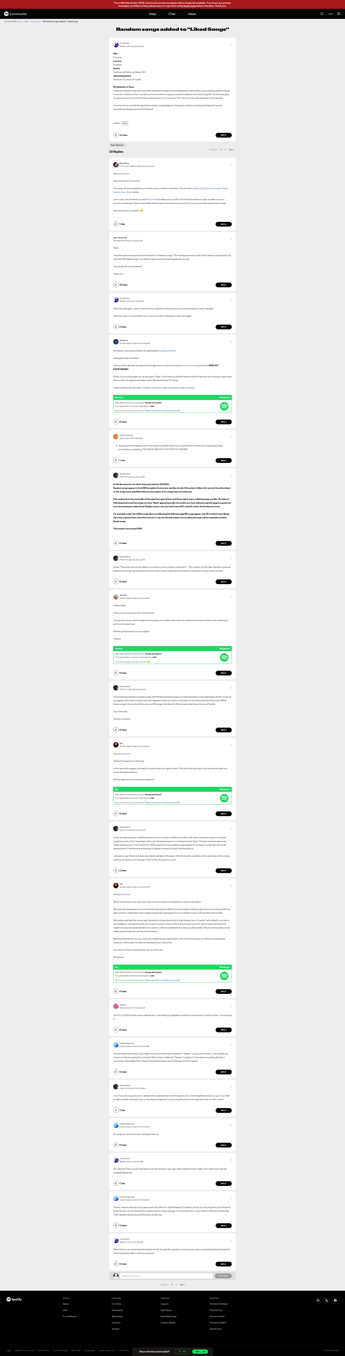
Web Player (166, 1310)
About (66, 1303)
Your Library (35, 21)
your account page (191, 365)
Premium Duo (216, 1310)
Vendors (116, 1328)
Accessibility (90, 1350)
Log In (330, 13)
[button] (231, 45)
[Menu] (339, 14)
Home (19, 21)
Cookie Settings (60, 1350)
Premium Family (217, 1316)
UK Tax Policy (124, 1350)
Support (164, 1303)
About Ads (75, 1350)
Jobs (65, 1310)
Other (124, 123)
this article (151, 199)
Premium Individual (218, 1303)
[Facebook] (335, 1300)
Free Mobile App (168, 1316)
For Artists (116, 1303)
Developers (117, 1310)
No (184, 1351)
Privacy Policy (43, 1350)
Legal (8, 1350)
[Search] (322, 14)
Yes (197, 1351)
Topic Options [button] (117, 145)
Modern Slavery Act (107, 1350)
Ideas (192, 14)
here (148, 768)
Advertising (117, 1316)
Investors (116, 1322)
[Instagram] (318, 1300)
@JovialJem (123, 173)
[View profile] (116, 44)
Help (152, 14)
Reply (224, 135)
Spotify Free (215, 1328)
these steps (189, 5)
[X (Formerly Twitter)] (326, 1300)
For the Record (70, 1316)
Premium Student (218, 1322)
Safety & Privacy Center (24, 1350)
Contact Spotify (168, 1322)
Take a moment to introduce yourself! (162, 410)
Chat (171, 14)
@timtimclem (124, 753)
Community (18, 14)
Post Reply (223, 1276)
